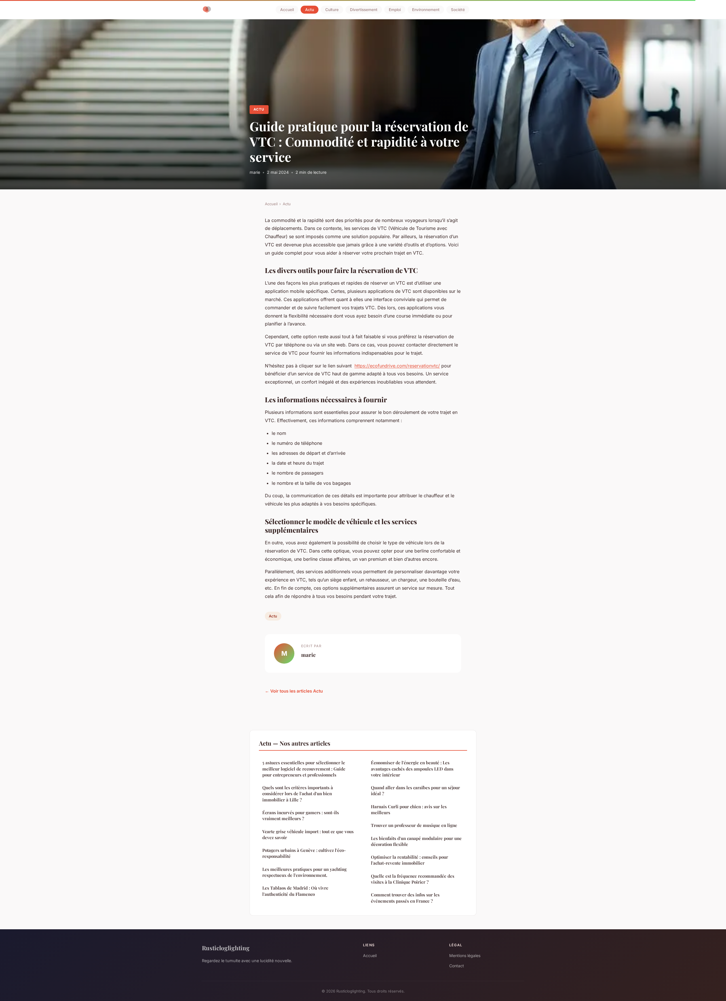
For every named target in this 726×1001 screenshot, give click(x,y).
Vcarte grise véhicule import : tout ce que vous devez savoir (308, 834)
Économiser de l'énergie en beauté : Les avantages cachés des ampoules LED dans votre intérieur (412, 769)
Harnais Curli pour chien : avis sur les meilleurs (409, 809)
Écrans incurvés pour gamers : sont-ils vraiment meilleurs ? (300, 815)
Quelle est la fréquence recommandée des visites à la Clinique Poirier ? (412, 879)
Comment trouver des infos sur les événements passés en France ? (405, 897)
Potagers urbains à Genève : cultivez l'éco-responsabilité (304, 853)
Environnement (426, 9)
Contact (456, 965)
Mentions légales (464, 955)
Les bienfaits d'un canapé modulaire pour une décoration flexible (416, 841)
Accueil (287, 9)
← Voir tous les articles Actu (294, 691)
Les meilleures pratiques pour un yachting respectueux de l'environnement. (304, 872)
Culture (332, 9)
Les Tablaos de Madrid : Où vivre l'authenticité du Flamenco (295, 891)
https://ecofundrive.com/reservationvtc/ (397, 366)
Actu (309, 9)
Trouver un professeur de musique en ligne (414, 825)
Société (458, 9)
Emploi (395, 9)
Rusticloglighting (226, 948)
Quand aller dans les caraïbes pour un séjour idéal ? (415, 790)
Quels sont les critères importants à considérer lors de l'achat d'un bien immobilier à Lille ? (297, 794)
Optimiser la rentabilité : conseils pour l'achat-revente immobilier (409, 860)
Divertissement (363, 9)
